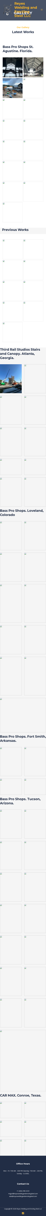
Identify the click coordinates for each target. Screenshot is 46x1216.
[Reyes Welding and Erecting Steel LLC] (7, 9)
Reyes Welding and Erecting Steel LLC (25, 9)
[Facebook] (23, 1213)
